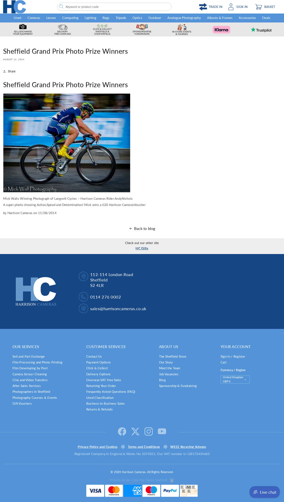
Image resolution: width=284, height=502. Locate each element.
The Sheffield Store (172, 356)
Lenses (51, 18)
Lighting (90, 18)
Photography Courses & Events (34, 397)
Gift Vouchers (22, 403)
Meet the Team (169, 368)
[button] (267, 6)
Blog (162, 380)
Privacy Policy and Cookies (97, 447)
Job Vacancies (169, 374)
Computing (70, 18)
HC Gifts (142, 248)
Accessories (247, 18)
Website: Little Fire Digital (138, 480)
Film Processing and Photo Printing (37, 362)
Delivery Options (98, 374)
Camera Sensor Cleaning (29, 374)
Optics (137, 18)
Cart (223, 362)
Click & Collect (97, 368)
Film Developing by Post (30, 368)
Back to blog (144, 228)
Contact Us (94, 356)
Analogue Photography (184, 18)
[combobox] (114, 7)
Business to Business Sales (105, 403)
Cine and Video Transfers (30, 380)
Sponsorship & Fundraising (178, 386)
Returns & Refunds (99, 409)
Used (17, 18)
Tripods (121, 18)
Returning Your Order (101, 386)
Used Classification (100, 397)
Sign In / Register (233, 356)
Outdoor (154, 18)
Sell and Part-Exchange (28, 356)
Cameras (33, 18)
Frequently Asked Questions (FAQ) (110, 391)
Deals (266, 18)
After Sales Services (26, 386)
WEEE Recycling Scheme (188, 447)
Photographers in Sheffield (31, 391)
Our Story (166, 362)
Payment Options (98, 362)
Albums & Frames (219, 18)
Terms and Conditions (144, 447)
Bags (105, 18)
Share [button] (12, 71)
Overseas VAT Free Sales (103, 380)
